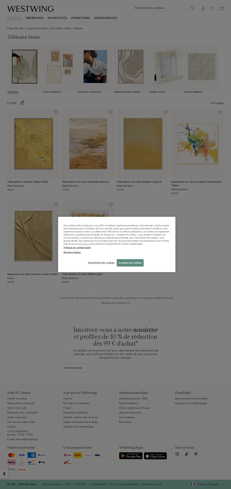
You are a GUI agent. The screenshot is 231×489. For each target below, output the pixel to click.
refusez (86, 244)
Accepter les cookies (130, 262)
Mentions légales (72, 252)
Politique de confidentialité (77, 247)
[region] (116, 244)
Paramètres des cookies (101, 262)
